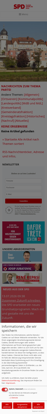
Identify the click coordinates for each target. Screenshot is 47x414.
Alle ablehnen (7, 405)
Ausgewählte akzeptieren (22, 405)
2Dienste (13, 398)
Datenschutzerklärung (11, 380)
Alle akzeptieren (38, 405)
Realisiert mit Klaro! (38, 411)
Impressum (10, 383)
